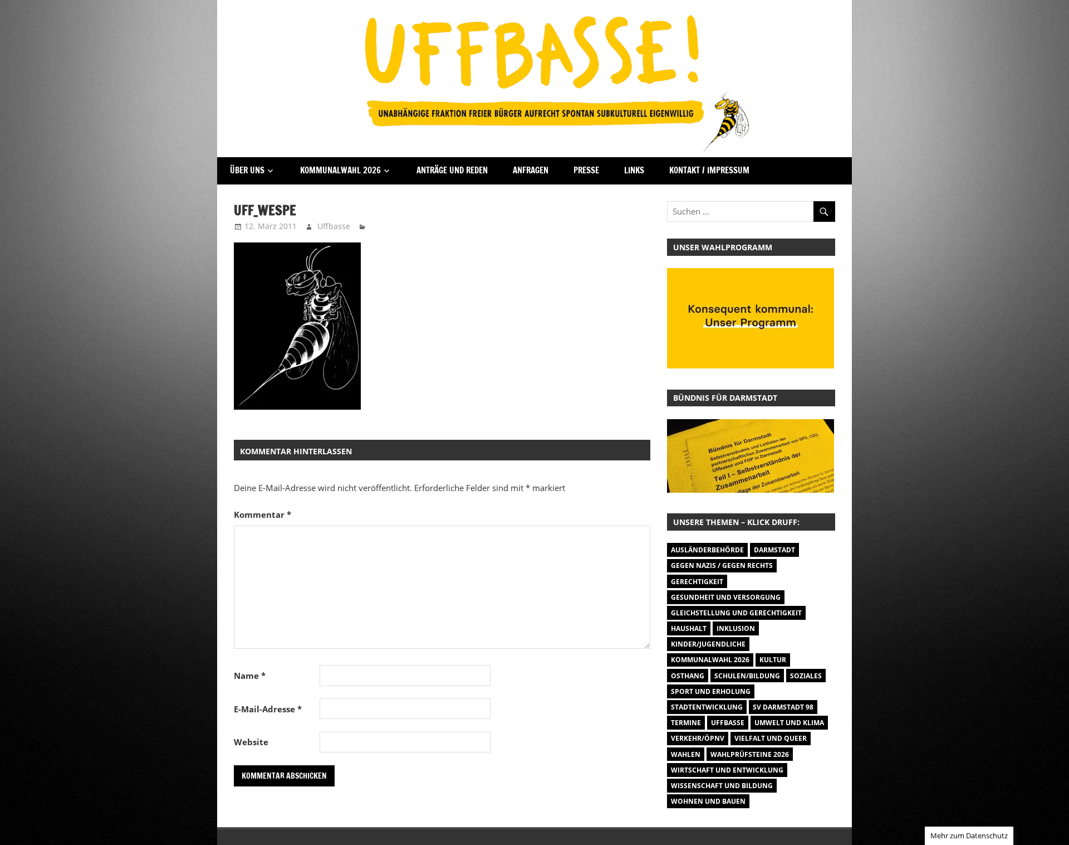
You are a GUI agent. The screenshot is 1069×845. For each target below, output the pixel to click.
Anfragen (530, 170)
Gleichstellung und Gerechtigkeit (736, 613)
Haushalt (689, 628)
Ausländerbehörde (707, 550)
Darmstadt (774, 550)
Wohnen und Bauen (708, 801)
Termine (686, 722)
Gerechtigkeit (697, 581)
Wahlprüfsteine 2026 (749, 754)
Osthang (687, 676)
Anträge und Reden (452, 170)
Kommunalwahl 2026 (340, 170)
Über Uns (247, 170)
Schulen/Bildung (747, 676)
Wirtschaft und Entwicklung (727, 770)
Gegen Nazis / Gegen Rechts (722, 565)
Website (251, 741)
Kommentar (262, 514)
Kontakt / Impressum (709, 170)
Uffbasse (333, 226)
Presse (586, 170)
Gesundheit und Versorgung (726, 597)
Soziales (806, 676)
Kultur (772, 659)
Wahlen (685, 754)
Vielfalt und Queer (770, 738)
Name (250, 675)
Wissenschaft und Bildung (722, 785)
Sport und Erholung (711, 691)
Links (634, 170)
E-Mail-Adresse (268, 709)
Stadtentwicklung (707, 707)
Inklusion (736, 628)
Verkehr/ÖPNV (697, 738)
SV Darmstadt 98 (783, 707)
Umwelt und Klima (789, 722)
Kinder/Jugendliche (708, 644)
